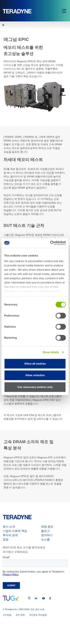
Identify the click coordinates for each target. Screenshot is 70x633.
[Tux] (11, 598)
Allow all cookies (35, 363)
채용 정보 (47, 526)
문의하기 (47, 535)
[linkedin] (36, 598)
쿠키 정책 (20, 615)
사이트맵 (7, 615)
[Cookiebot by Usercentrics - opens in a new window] (50, 243)
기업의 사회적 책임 (15, 530)
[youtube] (43, 598)
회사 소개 (9, 526)
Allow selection (35, 375)
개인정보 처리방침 (38, 615)
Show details (51, 352)
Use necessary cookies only (35, 386)
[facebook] (50, 598)
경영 (5, 539)
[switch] (61, 315)
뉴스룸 (45, 539)
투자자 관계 (10, 535)
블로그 (45, 530)
